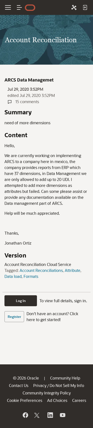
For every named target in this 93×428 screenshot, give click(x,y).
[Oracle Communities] (74, 7)
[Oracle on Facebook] (25, 415)
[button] (19, 7)
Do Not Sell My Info (67, 385)
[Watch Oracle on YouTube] (62, 415)
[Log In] (84, 7)
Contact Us (18, 385)
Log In (21, 300)
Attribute (72, 270)
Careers (79, 400)
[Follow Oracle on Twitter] (37, 415)
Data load (13, 276)
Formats (31, 276)
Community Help (65, 378)
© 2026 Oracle (26, 378)
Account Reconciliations (41, 270)
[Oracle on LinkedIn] (50, 415)
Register (14, 316)
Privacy (39, 385)
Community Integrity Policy (47, 392)
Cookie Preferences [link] (24, 400)
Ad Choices (57, 400)
